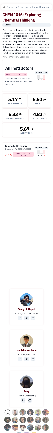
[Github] (33, 318)
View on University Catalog (14, 57)
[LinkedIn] (20, 318)
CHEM (7, 14)
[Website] (26, 318)
